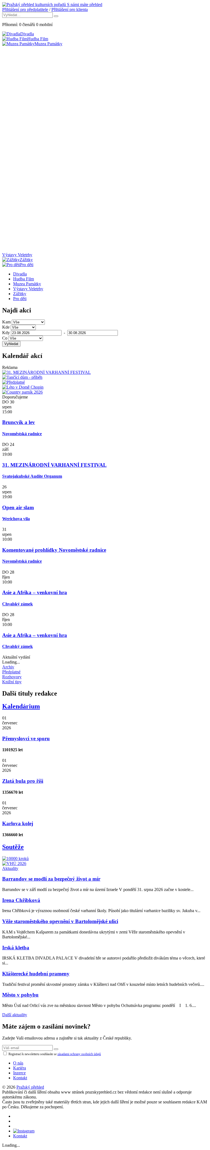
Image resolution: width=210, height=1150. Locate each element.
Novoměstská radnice (22, 433)
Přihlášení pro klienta (69, 9)
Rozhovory (12, 676)
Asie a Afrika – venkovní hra (34, 592)
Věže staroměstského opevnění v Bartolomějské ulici (60, 921)
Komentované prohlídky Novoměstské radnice (54, 550)
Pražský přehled (30, 1087)
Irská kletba (15, 947)
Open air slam (18, 507)
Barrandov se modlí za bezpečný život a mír (51, 879)
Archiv (8, 667)
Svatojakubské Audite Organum (32, 476)
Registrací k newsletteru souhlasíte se (54, 1054)
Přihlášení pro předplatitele (25, 9)
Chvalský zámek (17, 604)
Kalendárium (21, 706)
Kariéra (19, 1068)
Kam (6, 322)
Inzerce (19, 1073)
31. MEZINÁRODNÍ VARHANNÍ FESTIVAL (54, 465)
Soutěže (13, 846)
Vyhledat (11, 344)
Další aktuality (14, 1014)
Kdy (6, 332)
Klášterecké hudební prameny (35, 974)
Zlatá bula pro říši (22, 781)
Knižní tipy (12, 681)
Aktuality (10, 868)
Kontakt (20, 1077)
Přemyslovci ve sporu (26, 738)
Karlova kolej (17, 823)
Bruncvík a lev (18, 422)
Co (4, 338)
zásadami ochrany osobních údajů (79, 1054)
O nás (18, 1063)
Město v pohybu (20, 995)
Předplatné (11, 672)
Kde (6, 327)
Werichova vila (16, 518)
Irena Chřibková (21, 900)
